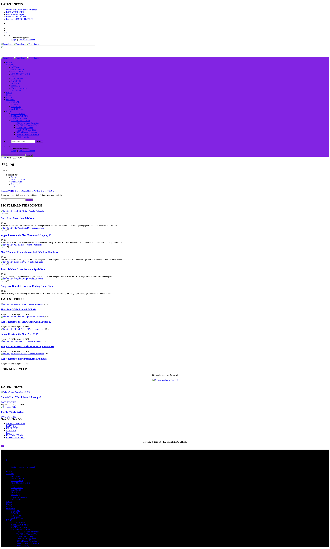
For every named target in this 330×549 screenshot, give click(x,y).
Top (2, 446)
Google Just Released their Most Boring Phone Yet (27, 346)
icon (3, 213)
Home (3, 158)
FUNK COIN (12, 428)
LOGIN (14, 104)
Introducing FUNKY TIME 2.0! (19, 19)
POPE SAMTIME (8, 402)
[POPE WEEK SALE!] (8, 407)
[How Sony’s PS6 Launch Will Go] (22, 304)
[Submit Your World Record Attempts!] (16, 392)
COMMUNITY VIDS (20, 74)
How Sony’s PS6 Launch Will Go (18, 309)
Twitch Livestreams (19, 88)
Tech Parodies (17, 79)
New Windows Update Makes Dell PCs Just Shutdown (30, 252)
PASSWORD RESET (15, 437)
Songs (13, 76)
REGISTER (16, 107)
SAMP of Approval (19, 118)
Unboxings (15, 86)
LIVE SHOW (17, 72)
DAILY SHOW (17, 69)
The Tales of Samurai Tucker (28, 125)
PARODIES (16, 81)
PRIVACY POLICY (14, 435)
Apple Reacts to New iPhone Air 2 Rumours (24, 358)
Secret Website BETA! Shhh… (19, 17)
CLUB (9, 97)
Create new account (27, 40)
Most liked (15, 184)
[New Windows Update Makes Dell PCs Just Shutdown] (21, 245)
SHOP (9, 93)
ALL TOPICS (17, 109)
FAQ (8, 433)
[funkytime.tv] (20, 44)
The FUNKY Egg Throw (26, 130)
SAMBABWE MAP (19, 116)
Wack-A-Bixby (22, 137)
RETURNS (11, 426)
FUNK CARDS (18, 113)
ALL (3, 191)
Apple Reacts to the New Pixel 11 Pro (20, 334)
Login (13, 40)
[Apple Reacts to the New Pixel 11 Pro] (23, 329)
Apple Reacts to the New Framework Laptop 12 (26, 235)
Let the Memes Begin (15, 14)
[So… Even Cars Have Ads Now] (22, 211)
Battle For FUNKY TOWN (27, 134)
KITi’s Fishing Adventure (26, 132)
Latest (13, 177)
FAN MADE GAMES (20, 120)
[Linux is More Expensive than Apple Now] (22, 262)
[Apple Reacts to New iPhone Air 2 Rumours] (22, 354)
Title (13, 186)
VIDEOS (10, 65)
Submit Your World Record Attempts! (21, 10)
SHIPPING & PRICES (15, 423)
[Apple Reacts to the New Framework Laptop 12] (22, 228)
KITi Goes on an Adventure (27, 123)
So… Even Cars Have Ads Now (17, 218)
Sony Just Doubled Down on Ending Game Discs (27, 286)
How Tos (15, 83)
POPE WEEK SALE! (15, 12)
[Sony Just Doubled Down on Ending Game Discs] (22, 279)
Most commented (18, 179)
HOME (9, 62)
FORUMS (10, 100)
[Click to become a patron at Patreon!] (165, 380)
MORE (9, 111)
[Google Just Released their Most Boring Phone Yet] (21, 341)
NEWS (9, 95)
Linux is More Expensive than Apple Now (23, 269)
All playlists (16, 90)
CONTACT (11, 430)
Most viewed (16, 182)
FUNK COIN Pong (24, 127)
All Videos (15, 67)
